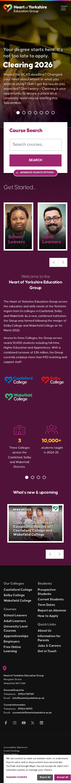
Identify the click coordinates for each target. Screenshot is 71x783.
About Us (45, 630)
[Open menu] (64, 8)
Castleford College (18, 589)
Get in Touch (47, 651)
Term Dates (46, 605)
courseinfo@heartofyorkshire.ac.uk (32, 712)
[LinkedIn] (41, 723)
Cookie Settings (12, 751)
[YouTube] (23, 723)
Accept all (62, 777)
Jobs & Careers (49, 645)
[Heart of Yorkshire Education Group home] (25, 6)
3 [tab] (29, 112)
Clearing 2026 (28, 65)
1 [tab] (18, 112)
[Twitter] (32, 723)
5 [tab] (41, 112)
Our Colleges (14, 583)
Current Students (51, 599)
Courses (10, 609)
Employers (12, 641)
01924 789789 (26, 694)
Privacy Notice (11, 754)
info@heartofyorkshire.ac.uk (28, 698)
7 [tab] (53, 112)
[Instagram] (15, 723)
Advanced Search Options (37, 172)
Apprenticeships (16, 636)
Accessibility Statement (15, 747)
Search (35, 160)
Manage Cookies (16, 777)
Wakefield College (17, 600)
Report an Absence (52, 610)
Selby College (14, 595)
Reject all (45, 777)
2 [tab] (23, 112)
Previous (53, 262)
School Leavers (15, 615)
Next (62, 262)
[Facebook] (6, 723)
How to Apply (48, 616)
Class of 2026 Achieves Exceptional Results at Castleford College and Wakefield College (32, 528)
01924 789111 (25, 709)
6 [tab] (47, 112)
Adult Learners (15, 621)
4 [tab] (35, 112)
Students (45, 583)
